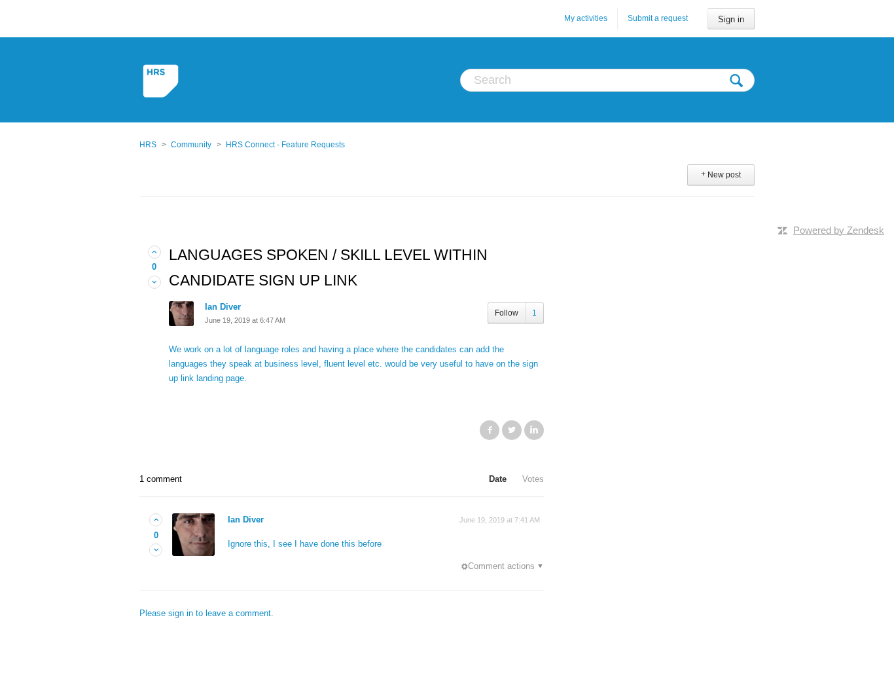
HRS (147, 144)
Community (191, 144)
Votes (533, 479)
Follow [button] (506, 313)
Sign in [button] (731, 19)
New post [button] (724, 174)
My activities (585, 18)
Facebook (489, 430)
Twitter (512, 430)
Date (498, 479)
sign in (180, 613)
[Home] (162, 79)
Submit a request (658, 18)
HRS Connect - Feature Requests (285, 144)
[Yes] (154, 252)
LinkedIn (534, 430)
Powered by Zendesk (838, 230)
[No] (154, 282)
